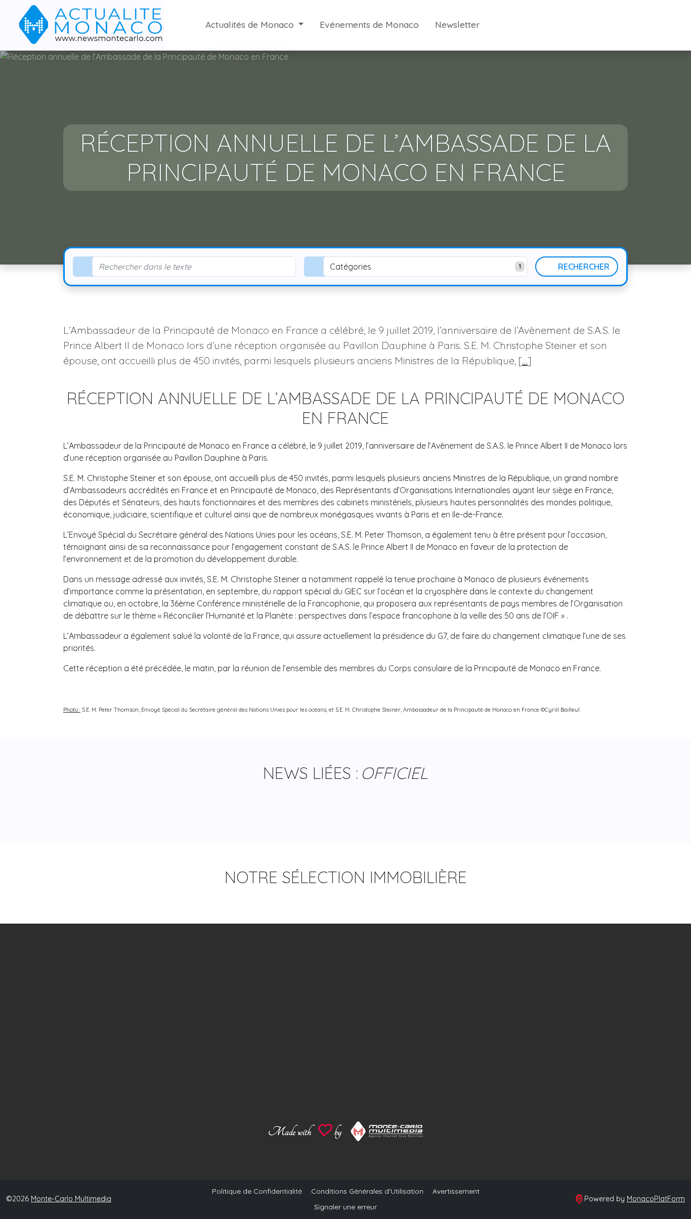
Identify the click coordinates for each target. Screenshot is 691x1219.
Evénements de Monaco (369, 24)
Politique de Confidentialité (257, 1191)
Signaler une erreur (345, 1206)
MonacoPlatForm (656, 1198)
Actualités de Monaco (250, 24)
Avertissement (456, 1191)
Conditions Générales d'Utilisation (367, 1191)
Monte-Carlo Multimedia (71, 1198)
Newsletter (457, 24)
